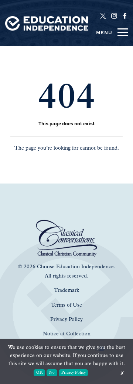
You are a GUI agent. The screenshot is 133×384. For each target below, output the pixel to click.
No (52, 373)
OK (39, 373)
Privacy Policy (73, 373)
